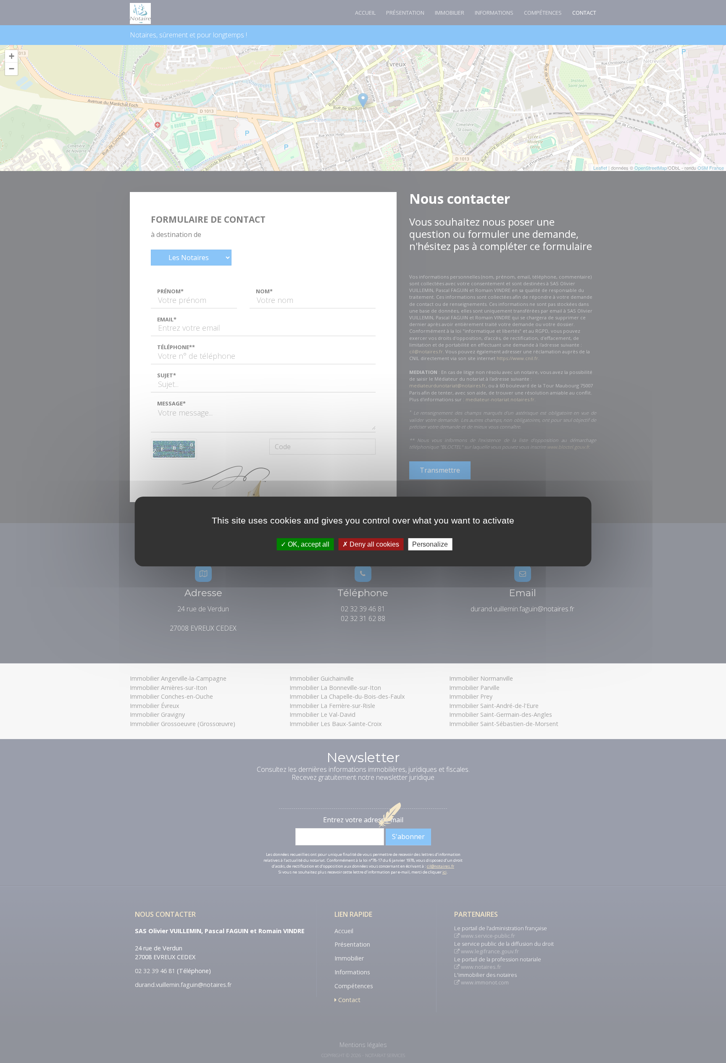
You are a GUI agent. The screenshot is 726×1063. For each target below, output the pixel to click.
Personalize (430, 544)
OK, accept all (307, 544)
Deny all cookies (373, 544)
